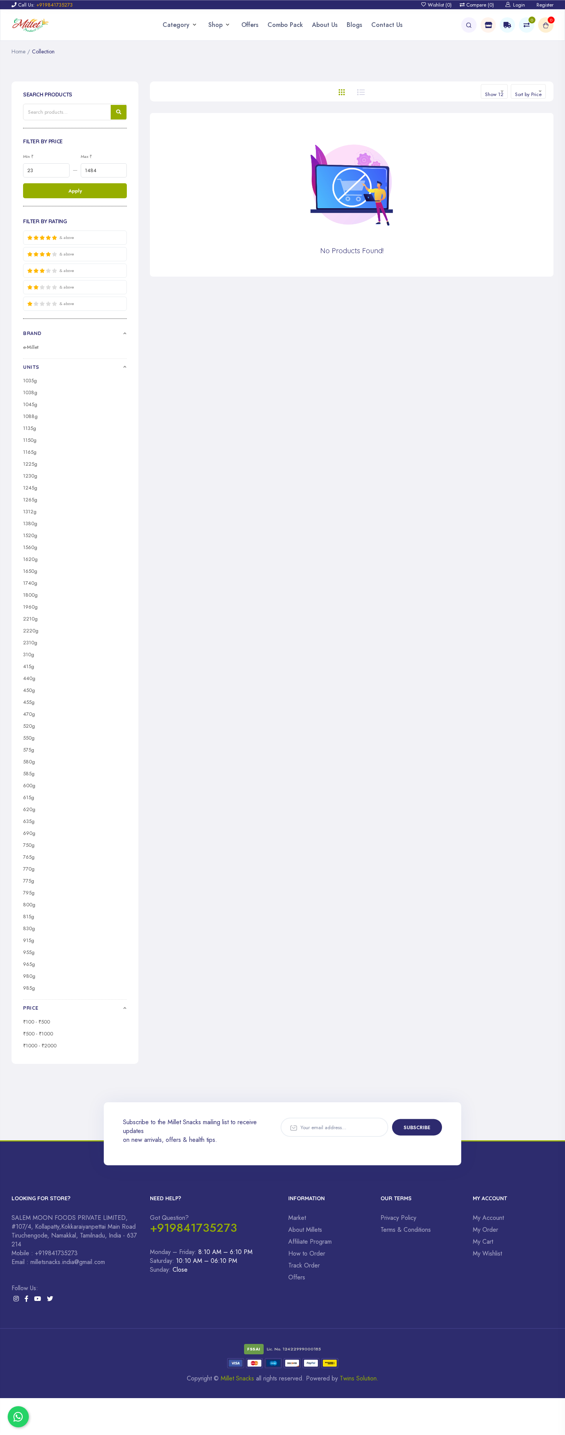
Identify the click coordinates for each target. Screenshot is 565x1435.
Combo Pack (285, 24)
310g (28, 654)
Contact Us (386, 24)
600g (29, 785)
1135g (29, 428)
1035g (30, 380)
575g (28, 749)
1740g (30, 583)
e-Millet (30, 347)
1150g (30, 440)
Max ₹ (86, 156)
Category (176, 24)
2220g (30, 630)
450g (29, 690)
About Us (324, 24)
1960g (30, 606)
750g (29, 845)
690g (29, 833)
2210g (30, 618)
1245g (30, 487)
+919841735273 (193, 1227)
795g (29, 892)
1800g (30, 595)
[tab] (341, 91)
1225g (30, 464)
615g (28, 797)
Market (297, 1217)
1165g (30, 452)
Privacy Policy (398, 1217)
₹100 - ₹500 (36, 1021)
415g (28, 666)
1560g (30, 547)
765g (29, 857)
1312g (30, 511)
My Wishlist (487, 1253)
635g (29, 821)
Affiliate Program (310, 1241)
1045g (30, 404)
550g (29, 738)
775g (28, 880)
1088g (30, 416)
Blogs (354, 24)
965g (29, 964)
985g (29, 988)
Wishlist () (439, 4)
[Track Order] (507, 25)
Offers (249, 24)
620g (29, 809)
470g (29, 714)
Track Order (304, 1265)
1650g (30, 571)
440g (29, 678)
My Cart (483, 1241)
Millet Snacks (237, 1378)
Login (519, 4)
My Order (485, 1229)
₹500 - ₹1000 (38, 1033)
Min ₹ (28, 156)
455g (29, 702)
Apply (75, 190)
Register (545, 4)
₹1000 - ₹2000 (39, 1045)
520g (29, 726)
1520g (30, 535)
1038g (30, 392)
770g (29, 869)
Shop (215, 24)
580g (29, 761)
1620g (30, 559)
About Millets (305, 1229)
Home (18, 51)
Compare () (479, 4)
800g (29, 904)
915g (28, 940)
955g (29, 952)
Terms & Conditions (406, 1229)
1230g (30, 475)
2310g (30, 642)
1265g (30, 499)
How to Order (306, 1253)
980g (29, 976)
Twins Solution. (359, 1378)
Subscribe (417, 1127)
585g (29, 773)
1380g (30, 523)
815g (28, 916)
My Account (488, 1217)
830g (29, 928)
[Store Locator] (488, 25)
